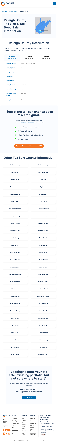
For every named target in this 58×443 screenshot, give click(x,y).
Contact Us (33, 423)
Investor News (24, 425)
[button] (54, 3)
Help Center (23, 433)
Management (15, 423)
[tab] (12, 57)
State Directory (24, 419)
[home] (7, 3)
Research (14, 418)
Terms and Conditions (33, 433)
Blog (23, 422)
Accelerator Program (15, 430)
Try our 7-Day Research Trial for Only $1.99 (29, 146)
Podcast (24, 428)
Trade (13, 427)
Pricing (14, 433)
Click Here (23, 93)
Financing (14, 421)
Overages (14, 425)
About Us (32, 418)
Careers (32, 421)
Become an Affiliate (33, 426)
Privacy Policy (32, 430)
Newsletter (24, 430)
